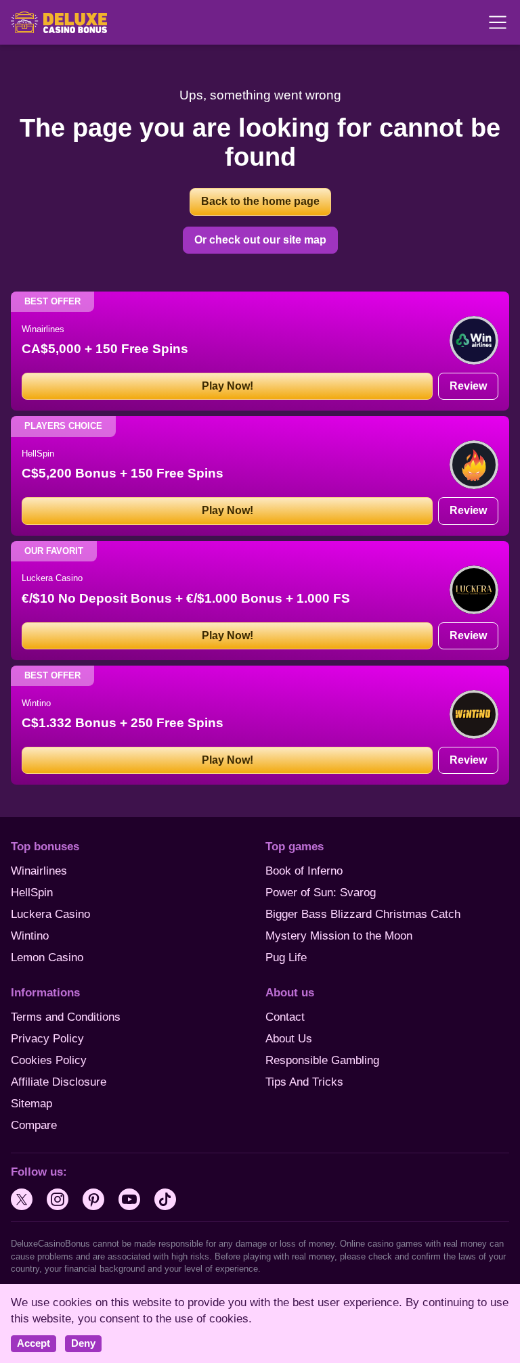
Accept (33, 1343)
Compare (34, 1125)
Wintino (30, 935)
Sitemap (31, 1103)
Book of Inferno (304, 870)
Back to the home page (260, 201)
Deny (83, 1343)
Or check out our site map (260, 240)
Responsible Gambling (322, 1060)
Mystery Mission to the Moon (338, 935)
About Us (288, 1038)
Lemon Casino (47, 957)
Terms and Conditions (66, 1017)
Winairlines (39, 870)
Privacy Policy (47, 1038)
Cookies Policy (49, 1060)
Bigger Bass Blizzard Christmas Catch (362, 914)
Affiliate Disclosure (58, 1082)
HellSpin (32, 892)
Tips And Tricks (304, 1082)
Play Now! (227, 386)
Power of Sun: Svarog (320, 892)
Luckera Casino (50, 914)
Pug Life (286, 957)
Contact (285, 1017)
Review (468, 386)
